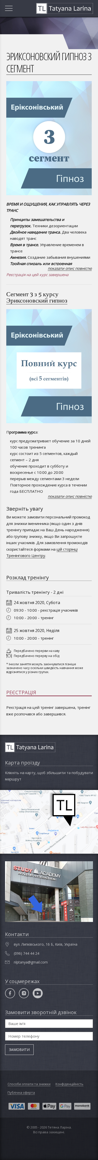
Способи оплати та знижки (29, 1084)
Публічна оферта (21, 1092)
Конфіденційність (69, 1084)
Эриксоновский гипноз (36, 300)
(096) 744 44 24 (26, 953)
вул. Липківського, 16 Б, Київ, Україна (45, 944)
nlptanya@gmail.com (31, 962)
